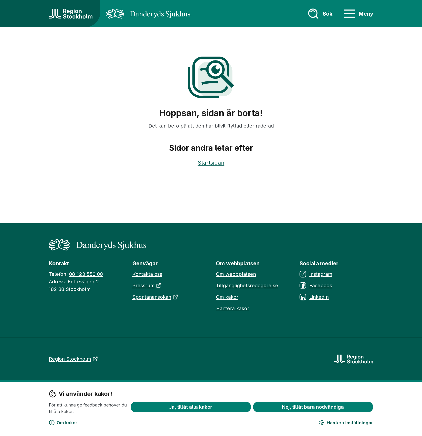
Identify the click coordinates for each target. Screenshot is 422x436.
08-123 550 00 (86, 274)
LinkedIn (319, 297)
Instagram (320, 274)
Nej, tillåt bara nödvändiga (313, 407)
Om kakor (67, 422)
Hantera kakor (232, 308)
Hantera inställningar (350, 422)
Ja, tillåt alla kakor (190, 407)
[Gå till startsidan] (71, 14)
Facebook (320, 285)
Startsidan (211, 162)
